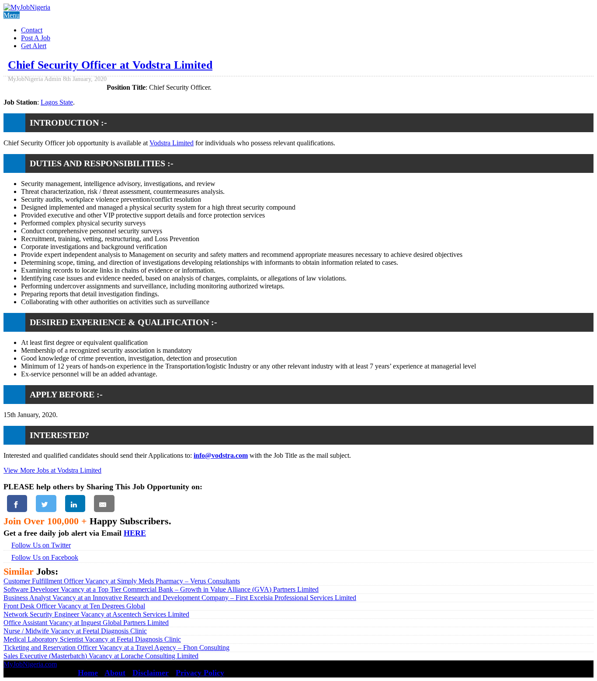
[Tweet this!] (46, 503)
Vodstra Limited (171, 143)
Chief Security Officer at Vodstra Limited (110, 65)
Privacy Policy (200, 672)
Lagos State (57, 102)
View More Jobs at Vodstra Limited (52, 470)
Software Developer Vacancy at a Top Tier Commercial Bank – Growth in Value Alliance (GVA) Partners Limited (161, 589)
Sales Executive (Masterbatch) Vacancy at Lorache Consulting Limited (100, 656)
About (114, 672)
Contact (31, 30)
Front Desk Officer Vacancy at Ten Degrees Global (74, 606)
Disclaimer (150, 672)
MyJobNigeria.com (30, 664)
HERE (135, 533)
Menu (11, 15)
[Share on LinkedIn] (75, 503)
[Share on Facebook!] (17, 503)
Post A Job (35, 38)
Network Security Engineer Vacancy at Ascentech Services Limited (96, 614)
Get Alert (33, 45)
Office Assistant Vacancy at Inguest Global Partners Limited (86, 622)
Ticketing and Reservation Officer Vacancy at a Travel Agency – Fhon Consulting (116, 647)
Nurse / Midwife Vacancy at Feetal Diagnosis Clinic (75, 631)
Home (88, 672)
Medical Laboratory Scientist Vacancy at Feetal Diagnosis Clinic (92, 639)
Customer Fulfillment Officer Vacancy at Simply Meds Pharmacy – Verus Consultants (121, 581)
